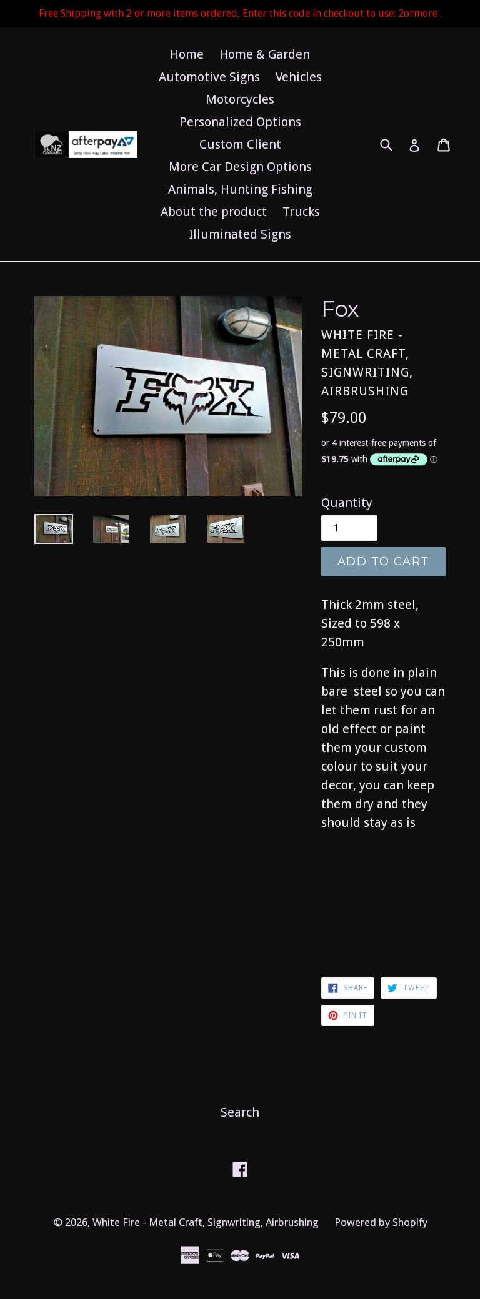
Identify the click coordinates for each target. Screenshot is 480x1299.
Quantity (346, 502)
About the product (214, 211)
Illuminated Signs (240, 234)
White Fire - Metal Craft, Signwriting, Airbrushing (205, 1222)
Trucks (301, 211)
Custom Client (240, 144)
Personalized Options (240, 121)
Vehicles (299, 76)
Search (240, 1112)
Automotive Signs (209, 76)
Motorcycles (240, 99)
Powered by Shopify (381, 1222)
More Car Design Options (240, 166)
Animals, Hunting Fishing (240, 189)
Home (187, 54)
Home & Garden (264, 54)
